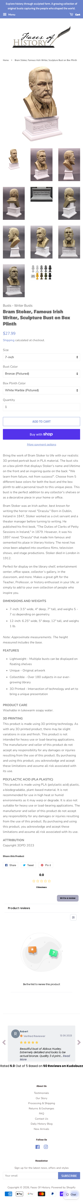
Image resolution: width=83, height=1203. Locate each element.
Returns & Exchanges (41, 1108)
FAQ (41, 1113)
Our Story (41, 1098)
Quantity (9, 400)
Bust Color (10, 367)
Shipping (8, 340)
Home (6, 60)
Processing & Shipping (41, 1103)
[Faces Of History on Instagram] (46, 1148)
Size (6, 350)
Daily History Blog (42, 1124)
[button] (46, 1054)
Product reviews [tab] (19, 908)
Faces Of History (40, 1187)
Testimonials (41, 1093)
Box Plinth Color (14, 383)
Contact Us (41, 1119)
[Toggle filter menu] (73, 917)
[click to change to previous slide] (4, 1043)
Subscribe (69, 1175)
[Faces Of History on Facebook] (37, 1148)
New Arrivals (41, 1129)
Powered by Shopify (63, 1187)
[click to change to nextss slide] (79, 1043)
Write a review (67, 898)
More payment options (41, 444)
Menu (11, 14)
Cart (77, 14)
